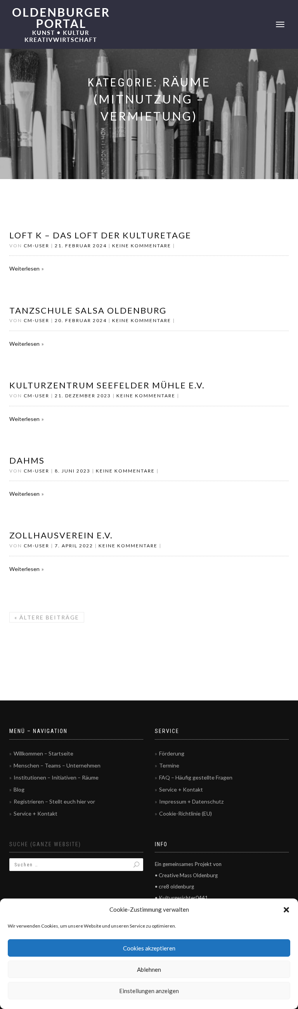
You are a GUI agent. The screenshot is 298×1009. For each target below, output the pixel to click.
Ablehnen (149, 969)
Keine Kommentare (141, 245)
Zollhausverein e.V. (61, 535)
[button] (286, 910)
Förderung (171, 753)
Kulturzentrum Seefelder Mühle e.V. (107, 385)
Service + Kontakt (35, 813)
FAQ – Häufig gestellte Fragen (195, 777)
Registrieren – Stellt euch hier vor (54, 801)
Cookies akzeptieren (149, 948)
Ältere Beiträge (46, 617)
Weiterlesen (24, 268)
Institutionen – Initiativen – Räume (56, 777)
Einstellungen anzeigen (149, 990)
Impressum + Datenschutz (191, 801)
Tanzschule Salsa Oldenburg (87, 310)
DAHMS (27, 460)
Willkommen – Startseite (43, 753)
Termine (169, 765)
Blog (19, 789)
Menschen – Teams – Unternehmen (57, 765)
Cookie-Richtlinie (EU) (185, 813)
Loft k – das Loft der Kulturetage (100, 235)
